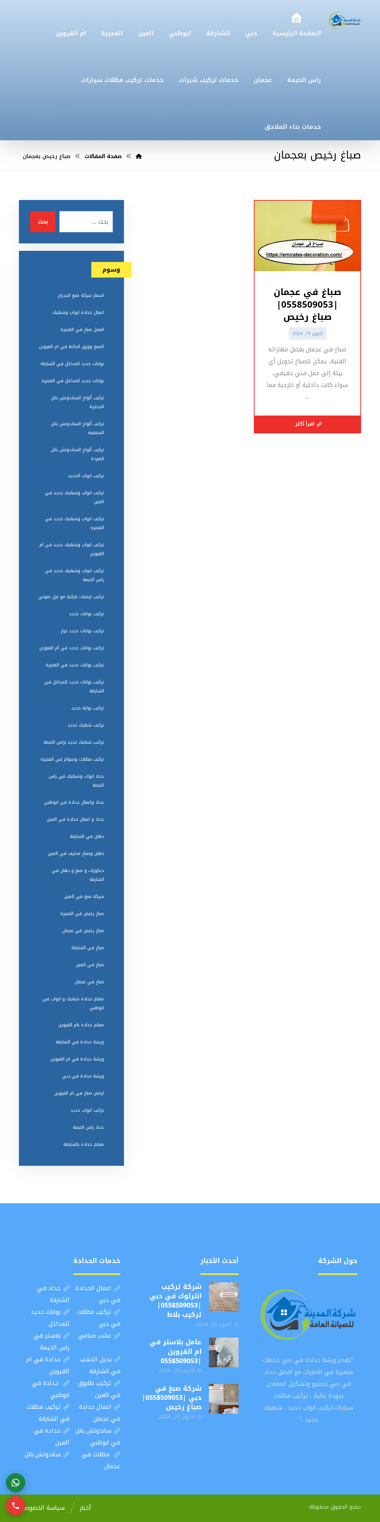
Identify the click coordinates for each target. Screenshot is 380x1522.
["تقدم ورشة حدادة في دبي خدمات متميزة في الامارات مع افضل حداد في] (344, 20)
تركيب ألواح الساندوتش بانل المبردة (77, 454)
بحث (43, 222)
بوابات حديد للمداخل (50, 1317)
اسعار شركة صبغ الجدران (81, 295)
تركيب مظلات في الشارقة (47, 1412)
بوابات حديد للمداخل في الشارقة (72, 364)
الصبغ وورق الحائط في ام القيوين (71, 346)
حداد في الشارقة (53, 1294)
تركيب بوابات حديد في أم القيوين (71, 648)
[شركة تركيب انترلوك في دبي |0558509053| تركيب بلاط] (224, 1297)
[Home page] (139, 156)
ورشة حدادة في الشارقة (80, 1042)
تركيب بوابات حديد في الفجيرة (75, 665)
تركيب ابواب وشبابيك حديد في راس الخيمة (74, 575)
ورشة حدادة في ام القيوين (77, 1059)
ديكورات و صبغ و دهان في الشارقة (78, 874)
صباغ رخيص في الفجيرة (82, 913)
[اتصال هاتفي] (15, 1505)
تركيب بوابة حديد (87, 708)
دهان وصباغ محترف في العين (76, 853)
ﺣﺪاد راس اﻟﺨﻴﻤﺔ (88, 1127)
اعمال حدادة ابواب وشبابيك (78, 312)
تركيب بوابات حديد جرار (82, 631)
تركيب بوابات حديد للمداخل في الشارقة (74, 686)
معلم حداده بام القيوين (81, 1025)
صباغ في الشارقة (87, 948)
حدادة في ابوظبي (50, 1389)
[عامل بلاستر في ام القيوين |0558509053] (224, 1352)
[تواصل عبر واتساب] (15, 1482)
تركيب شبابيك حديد (86, 725)
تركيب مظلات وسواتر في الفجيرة (72, 759)
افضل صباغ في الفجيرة (82, 329)
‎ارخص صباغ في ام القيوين (79, 1093)
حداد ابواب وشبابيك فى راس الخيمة (76, 780)
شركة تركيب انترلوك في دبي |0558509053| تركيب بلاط (176, 1300)
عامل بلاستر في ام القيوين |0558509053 (176, 1351)
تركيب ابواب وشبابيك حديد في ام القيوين (71, 549)
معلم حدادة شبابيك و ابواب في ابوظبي (73, 1003)
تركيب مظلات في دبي (98, 1317)
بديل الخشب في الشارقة (100, 1365)
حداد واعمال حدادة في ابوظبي (74, 802)
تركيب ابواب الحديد (86, 476)
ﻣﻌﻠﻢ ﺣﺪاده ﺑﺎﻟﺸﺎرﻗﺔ (83, 1144)
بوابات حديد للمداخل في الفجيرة (73, 381)
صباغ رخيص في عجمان (83, 930)
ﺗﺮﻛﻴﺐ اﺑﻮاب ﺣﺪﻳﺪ (87, 1110)
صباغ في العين (90, 965)
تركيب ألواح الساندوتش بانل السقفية (77, 428)
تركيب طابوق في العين (99, 1389)
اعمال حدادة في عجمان (99, 1412)
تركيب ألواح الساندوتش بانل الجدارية (77, 402)
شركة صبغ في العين (84, 896)
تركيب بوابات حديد (86, 614)
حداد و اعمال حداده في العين (75, 819)
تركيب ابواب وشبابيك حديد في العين (74, 497)
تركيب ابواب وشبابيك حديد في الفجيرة (74, 523)
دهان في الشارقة (87, 836)
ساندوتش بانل (42, 1454)
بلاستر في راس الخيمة (51, 1341)
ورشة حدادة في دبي (83, 1076)
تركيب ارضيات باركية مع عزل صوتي (71, 597)
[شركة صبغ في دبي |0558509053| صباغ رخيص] (224, 1399)
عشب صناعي (94, 1335)
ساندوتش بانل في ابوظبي (97, 1436)
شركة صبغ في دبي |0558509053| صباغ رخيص (172, 1397)
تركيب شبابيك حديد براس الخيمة (73, 742)
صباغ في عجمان (89, 982)
